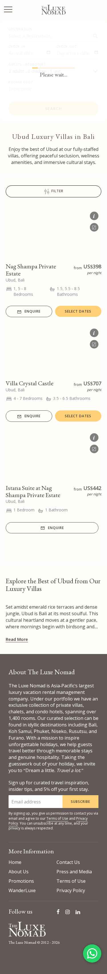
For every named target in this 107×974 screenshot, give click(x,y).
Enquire (33, 311)
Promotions (21, 881)
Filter (56, 191)
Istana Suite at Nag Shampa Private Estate (33, 491)
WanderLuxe (22, 890)
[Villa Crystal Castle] (53, 350)
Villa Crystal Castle (29, 383)
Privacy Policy (70, 890)
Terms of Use (57, 818)
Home (15, 862)
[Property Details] (94, 215)
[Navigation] (8, 10)
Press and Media (74, 871)
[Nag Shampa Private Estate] (53, 233)
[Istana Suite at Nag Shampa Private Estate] (53, 454)
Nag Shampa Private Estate (31, 270)
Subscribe (80, 801)
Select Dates (78, 311)
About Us (19, 871)
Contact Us (68, 862)
